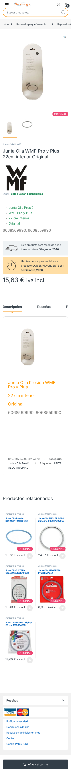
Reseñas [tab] (44, 307)
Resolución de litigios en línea (23, 732)
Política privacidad (17, 721)
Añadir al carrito (38, 764)
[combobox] (30, 12)
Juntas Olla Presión (12, 144)
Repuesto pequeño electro (31, 24)
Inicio (6, 24)
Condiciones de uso (17, 726)
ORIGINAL (22, 467)
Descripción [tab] (12, 307)
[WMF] (16, 178)
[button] (64, 37)
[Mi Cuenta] (59, 4)
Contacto (11, 738)
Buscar (63, 12)
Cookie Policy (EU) (17, 743)
